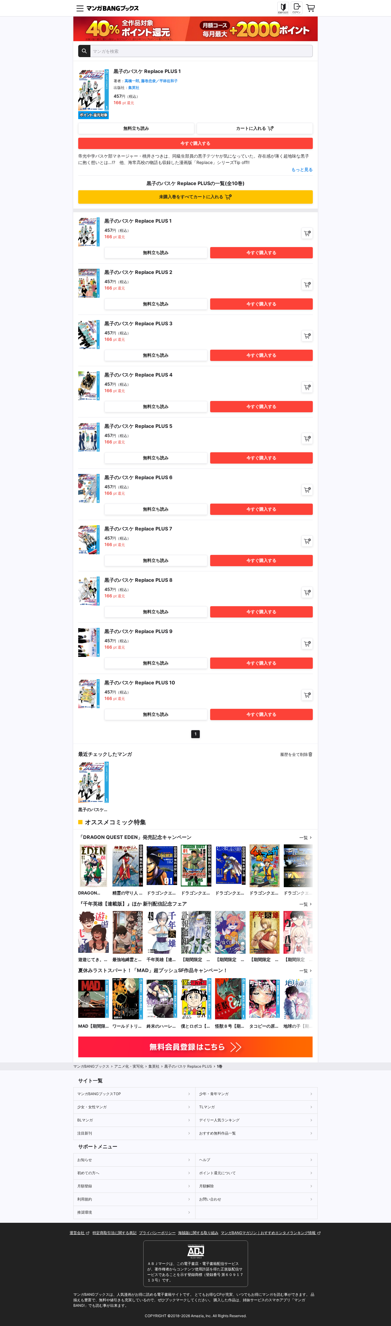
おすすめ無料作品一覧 (217, 1133)
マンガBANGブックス (91, 1066)
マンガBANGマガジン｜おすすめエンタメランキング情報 (268, 1232)
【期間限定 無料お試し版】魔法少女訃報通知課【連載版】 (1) (196, 960)
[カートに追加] (307, 233)
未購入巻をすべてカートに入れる (191, 196)
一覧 (303, 837)
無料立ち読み (136, 128)
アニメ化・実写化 (129, 1066)
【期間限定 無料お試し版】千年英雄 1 (264, 960)
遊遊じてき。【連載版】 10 (92, 960)
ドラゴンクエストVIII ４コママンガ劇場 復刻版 (264, 893)
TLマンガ (207, 1107)
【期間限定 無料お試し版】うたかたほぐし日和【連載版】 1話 (230, 960)
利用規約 (84, 1199)
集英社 (133, 87)
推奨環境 (84, 1212)
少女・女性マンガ (92, 1107)
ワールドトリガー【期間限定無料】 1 (127, 1026)
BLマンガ (85, 1120)
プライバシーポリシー (157, 1232)
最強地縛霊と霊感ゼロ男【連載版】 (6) (127, 960)
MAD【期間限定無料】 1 (91, 1026)
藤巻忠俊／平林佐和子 (159, 80)
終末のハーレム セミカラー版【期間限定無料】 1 (162, 1026)
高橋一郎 (132, 80)
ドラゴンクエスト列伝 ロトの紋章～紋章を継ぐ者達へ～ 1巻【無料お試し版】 (162, 893)
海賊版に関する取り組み (198, 1232)
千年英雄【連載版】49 (162, 960)
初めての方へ (88, 1173)
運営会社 (77, 1232)
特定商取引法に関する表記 (115, 1232)
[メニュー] (80, 8)
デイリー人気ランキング (219, 1120)
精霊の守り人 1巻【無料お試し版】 (127, 893)
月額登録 (84, 1186)
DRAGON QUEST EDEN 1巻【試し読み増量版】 (93, 893)
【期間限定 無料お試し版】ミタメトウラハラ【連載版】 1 (298, 960)
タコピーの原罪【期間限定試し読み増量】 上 (264, 1026)
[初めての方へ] (283, 8)
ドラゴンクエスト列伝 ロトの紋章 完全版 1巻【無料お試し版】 (230, 893)
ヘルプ (204, 1159)
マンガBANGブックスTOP (99, 1093)
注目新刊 (84, 1133)
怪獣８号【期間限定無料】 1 (230, 1026)
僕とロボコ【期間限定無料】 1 (196, 1026)
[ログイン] (297, 8)
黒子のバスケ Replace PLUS (92, 810)
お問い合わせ (210, 1199)
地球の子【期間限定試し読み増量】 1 (298, 1026)
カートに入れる (251, 128)
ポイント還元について (217, 1173)
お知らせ (84, 1159)
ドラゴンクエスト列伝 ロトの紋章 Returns (298, 893)
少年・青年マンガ (213, 1093)
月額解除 (206, 1186)
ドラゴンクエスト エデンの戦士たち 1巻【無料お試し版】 (196, 893)
